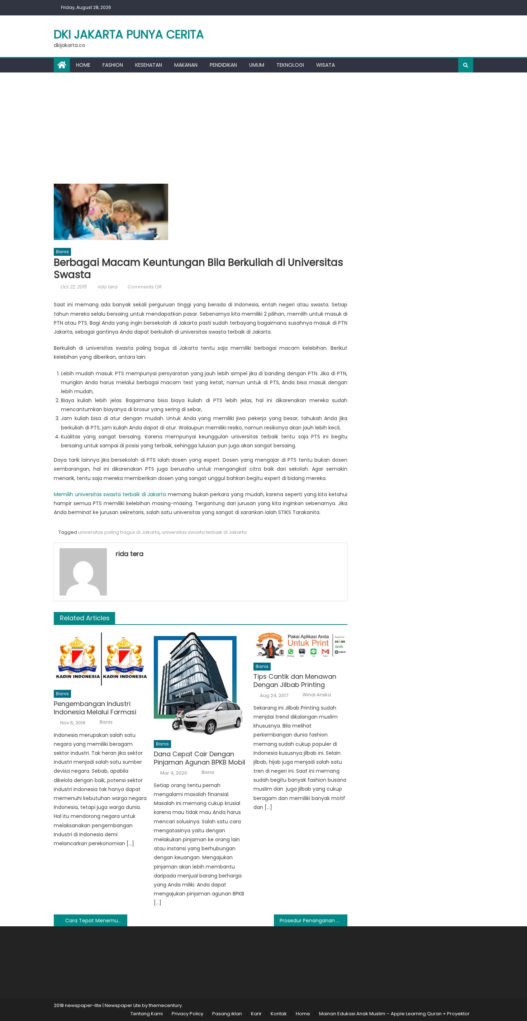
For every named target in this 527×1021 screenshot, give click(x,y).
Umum (256, 65)
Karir (256, 1013)
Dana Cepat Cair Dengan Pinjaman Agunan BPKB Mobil (199, 758)
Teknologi (290, 65)
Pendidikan (223, 65)
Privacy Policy (187, 1013)
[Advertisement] (263, 126)
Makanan (186, 65)
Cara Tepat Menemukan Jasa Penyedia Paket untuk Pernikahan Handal (96, 920)
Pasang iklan (227, 1013)
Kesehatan (148, 65)
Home (83, 65)
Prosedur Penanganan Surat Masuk (313, 920)
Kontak (279, 1013)
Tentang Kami (146, 1013)
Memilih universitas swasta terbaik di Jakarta (110, 494)
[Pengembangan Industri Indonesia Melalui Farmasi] (101, 659)
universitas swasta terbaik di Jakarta (204, 532)
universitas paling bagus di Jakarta (119, 532)
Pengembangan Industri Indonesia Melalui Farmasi (95, 708)
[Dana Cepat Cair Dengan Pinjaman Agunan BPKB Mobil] (201, 684)
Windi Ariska (317, 695)
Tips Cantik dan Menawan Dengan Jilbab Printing (294, 680)
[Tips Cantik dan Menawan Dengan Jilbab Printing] (300, 645)
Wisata (325, 65)
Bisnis (62, 252)
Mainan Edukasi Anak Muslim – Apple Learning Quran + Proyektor (394, 1013)
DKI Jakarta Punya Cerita (129, 34)
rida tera (107, 286)
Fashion (113, 65)
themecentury (165, 1005)
